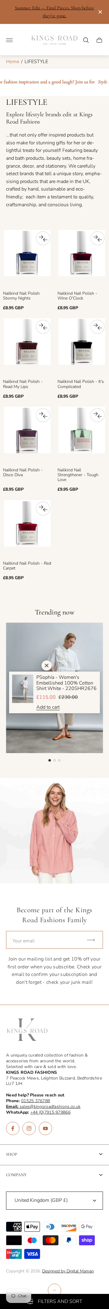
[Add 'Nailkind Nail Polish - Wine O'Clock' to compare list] (97, 238)
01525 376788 (35, 1101)
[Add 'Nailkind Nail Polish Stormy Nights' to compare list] (43, 238)
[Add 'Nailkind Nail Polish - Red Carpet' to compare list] (43, 508)
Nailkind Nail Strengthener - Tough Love (78, 475)
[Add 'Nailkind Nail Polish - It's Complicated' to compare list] (97, 326)
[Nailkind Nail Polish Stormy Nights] (27, 259)
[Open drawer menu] (9, 40)
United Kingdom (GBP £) (41, 1200)
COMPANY (16, 1174)
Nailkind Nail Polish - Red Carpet (27, 566)
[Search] (86, 40)
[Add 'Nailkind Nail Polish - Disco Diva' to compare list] (43, 415)
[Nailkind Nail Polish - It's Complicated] (82, 347)
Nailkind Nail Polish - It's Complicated (81, 384)
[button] (49, 760)
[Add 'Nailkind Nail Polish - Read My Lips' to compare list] (43, 326)
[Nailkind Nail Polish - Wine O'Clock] (82, 259)
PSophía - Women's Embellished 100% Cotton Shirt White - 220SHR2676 (66, 683)
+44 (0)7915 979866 (50, 1112)
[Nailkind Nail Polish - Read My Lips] (27, 347)
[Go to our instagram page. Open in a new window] (29, 1128)
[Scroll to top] (54, 1290)
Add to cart (48, 707)
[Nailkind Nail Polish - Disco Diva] (27, 436)
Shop (11, 1154)
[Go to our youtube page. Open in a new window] (45, 1128)
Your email (23, 941)
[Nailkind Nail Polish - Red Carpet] (27, 529)
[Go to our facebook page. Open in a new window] (12, 1128)
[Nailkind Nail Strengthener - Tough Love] (82, 436)
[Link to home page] (27, 1030)
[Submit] (93, 940)
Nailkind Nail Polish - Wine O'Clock (77, 296)
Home (12, 61)
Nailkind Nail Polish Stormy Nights (21, 296)
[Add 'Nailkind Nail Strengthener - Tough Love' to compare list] (97, 415)
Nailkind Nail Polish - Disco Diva (23, 472)
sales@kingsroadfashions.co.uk (43, 1106)
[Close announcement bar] (100, 12)
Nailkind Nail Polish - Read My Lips (23, 384)
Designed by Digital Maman (68, 1271)
